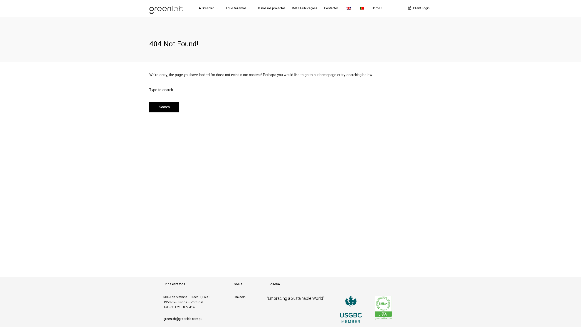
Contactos (331, 8)
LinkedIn (240, 297)
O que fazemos (235, 8)
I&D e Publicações (304, 8)
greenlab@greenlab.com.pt (182, 319)
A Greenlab (206, 8)
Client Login (421, 8)
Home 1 (377, 8)
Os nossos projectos (271, 8)
